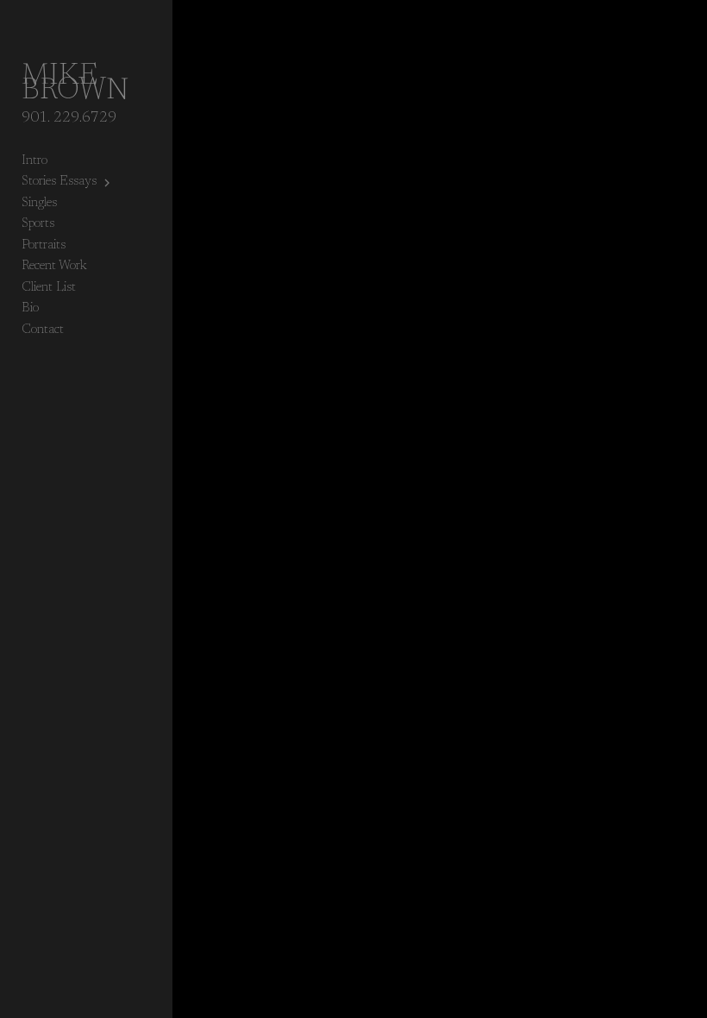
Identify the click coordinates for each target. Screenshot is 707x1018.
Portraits (44, 245)
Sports (38, 223)
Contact (43, 330)
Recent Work (54, 266)
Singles (39, 203)
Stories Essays (59, 181)
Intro (34, 160)
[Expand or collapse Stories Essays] (108, 183)
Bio (30, 308)
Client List (49, 287)
